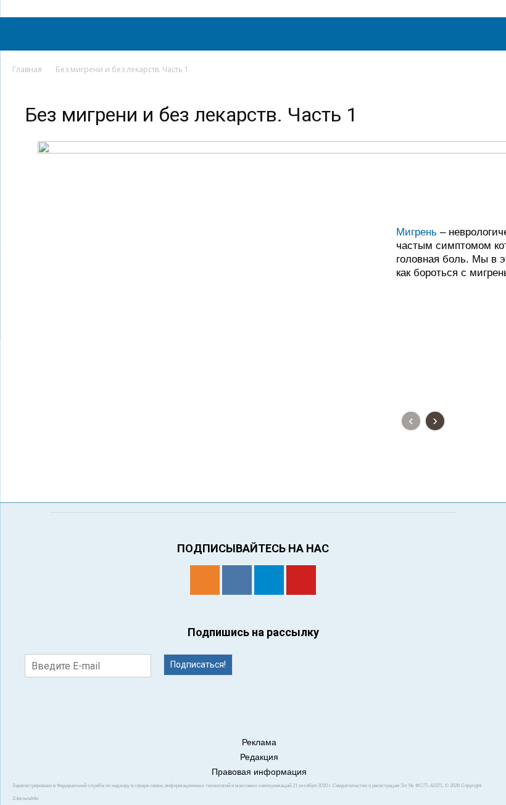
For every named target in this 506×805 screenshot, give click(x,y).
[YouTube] (301, 580)
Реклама (259, 742)
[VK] (237, 580)
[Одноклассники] (205, 580)
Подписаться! (198, 664)
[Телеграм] (269, 580)
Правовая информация (259, 772)
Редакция (259, 757)
